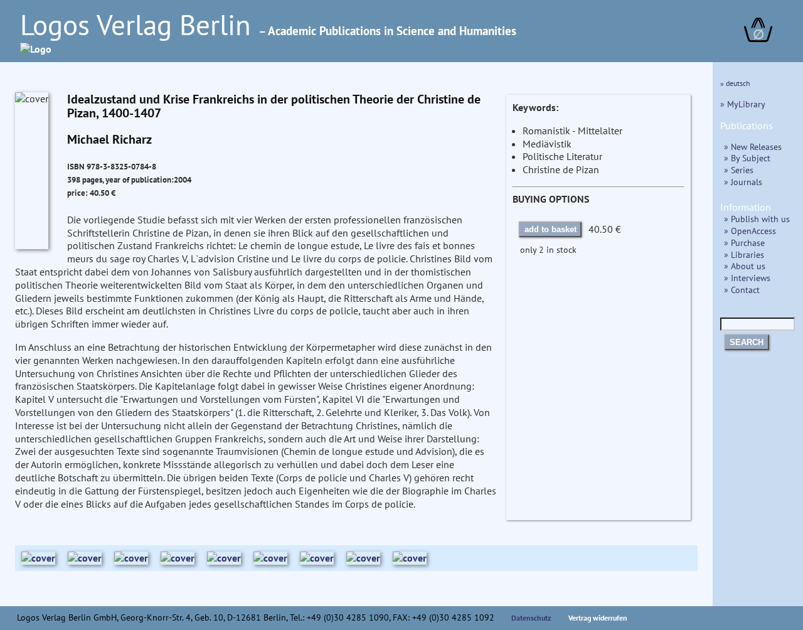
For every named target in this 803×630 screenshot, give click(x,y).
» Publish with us (757, 219)
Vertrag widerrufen (597, 617)
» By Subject (747, 158)
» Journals (743, 182)
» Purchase (744, 242)
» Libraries (744, 254)
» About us (744, 266)
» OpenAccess (750, 231)
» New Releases (753, 146)
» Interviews (747, 278)
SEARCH (746, 342)
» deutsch (735, 83)
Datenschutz (531, 617)
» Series (738, 170)
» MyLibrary (742, 104)
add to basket (550, 229)
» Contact (742, 290)
